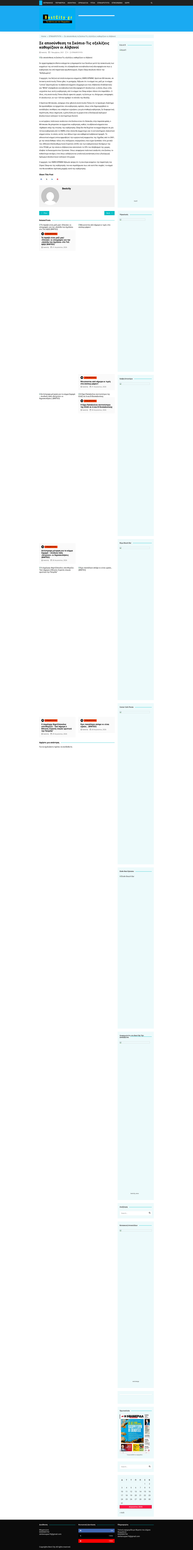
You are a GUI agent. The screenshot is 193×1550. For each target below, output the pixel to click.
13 (136, 1491)
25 (127, 1499)
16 (149, 1491)
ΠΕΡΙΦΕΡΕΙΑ (60, 3)
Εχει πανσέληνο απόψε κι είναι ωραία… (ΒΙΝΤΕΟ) (95, 725)
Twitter (47, 179)
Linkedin (52, 179)
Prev (45, 213)
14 (140, 1491)
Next (108, 213)
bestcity (44, 52)
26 (131, 1499)
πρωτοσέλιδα (131, 1454)
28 (140, 1499)
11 (127, 1491)
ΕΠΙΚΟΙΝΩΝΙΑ (117, 3)
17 (122, 1495)
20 (136, 1495)
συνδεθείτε (67, 747)
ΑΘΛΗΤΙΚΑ (72, 3)
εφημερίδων (140, 1454)
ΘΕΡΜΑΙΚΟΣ (48, 3)
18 (127, 1495)
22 (145, 1495)
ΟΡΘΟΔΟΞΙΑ (83, 3)
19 (131, 1495)
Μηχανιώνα (44, 1530)
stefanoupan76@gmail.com (50, 1534)
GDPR (127, 3)
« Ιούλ (122, 1513)
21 (140, 1495)
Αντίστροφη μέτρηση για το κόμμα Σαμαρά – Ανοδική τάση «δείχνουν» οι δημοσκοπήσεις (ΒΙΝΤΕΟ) (57, 553)
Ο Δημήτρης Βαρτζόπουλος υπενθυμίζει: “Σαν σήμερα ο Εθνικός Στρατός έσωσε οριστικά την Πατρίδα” (56, 727)
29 (145, 1499)
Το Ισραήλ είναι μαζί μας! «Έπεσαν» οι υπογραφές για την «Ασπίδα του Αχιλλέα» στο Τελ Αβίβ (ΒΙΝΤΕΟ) (55, 240)
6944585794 (44, 1532)
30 (149, 1499)
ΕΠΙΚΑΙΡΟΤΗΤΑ (103, 3)
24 (122, 1499)
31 (122, 1503)
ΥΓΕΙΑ (92, 3)
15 (145, 1491)
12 (131, 1491)
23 (149, 1495)
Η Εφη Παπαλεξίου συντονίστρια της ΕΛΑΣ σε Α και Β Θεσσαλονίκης (96, 406)
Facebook (41, 179)
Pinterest (57, 179)
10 (122, 1491)
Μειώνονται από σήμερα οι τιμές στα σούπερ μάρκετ (96, 382)
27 (136, 1499)
